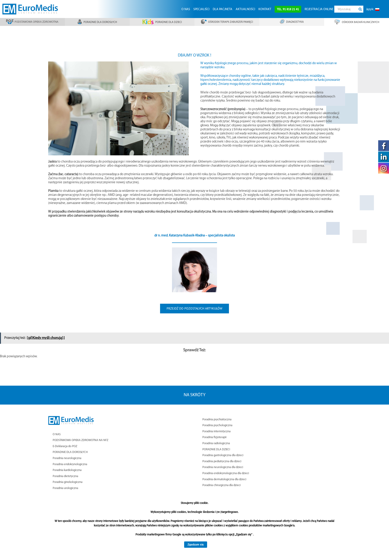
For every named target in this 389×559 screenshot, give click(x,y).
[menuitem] (186, 9)
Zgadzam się (196, 544)
